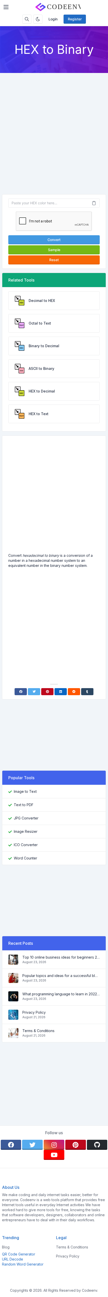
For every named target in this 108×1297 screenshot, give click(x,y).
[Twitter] (34, 691)
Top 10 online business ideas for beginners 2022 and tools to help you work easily (61, 957)
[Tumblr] (87, 691)
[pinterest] (75, 1145)
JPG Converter (26, 818)
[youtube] (54, 1155)
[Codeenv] (58, 7)
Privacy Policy (34, 1012)
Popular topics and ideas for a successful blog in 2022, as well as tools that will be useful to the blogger (61, 975)
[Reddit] (74, 691)
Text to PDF (23, 805)
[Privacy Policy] (13, 1017)
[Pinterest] (47, 691)
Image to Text (25, 791)
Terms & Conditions (38, 1031)
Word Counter (25, 858)
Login (53, 19)
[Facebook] (21, 691)
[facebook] (11, 1145)
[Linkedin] (61, 691)
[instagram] (54, 1145)
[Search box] (26, 19)
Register (75, 19)
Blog (6, 1247)
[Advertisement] (54, 129)
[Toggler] (6, 7)
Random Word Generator (22, 1264)
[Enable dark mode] (37, 19)
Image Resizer (25, 831)
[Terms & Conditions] (13, 1035)
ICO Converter (26, 845)
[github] (97, 1145)
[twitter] (32, 1145)
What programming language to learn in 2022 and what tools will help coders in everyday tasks (61, 994)
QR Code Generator (18, 1254)
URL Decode (12, 1259)
